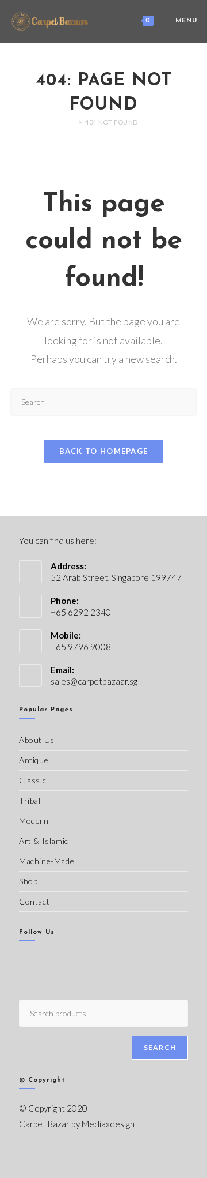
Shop (28, 881)
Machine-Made (46, 861)
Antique (33, 760)
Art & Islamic (43, 841)
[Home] (72, 122)
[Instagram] (106, 970)
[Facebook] (71, 970)
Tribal (30, 800)
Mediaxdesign (108, 1124)
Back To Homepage (103, 451)
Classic (32, 780)
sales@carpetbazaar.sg (94, 681)
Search (160, 1047)
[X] (36, 970)
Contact (34, 901)
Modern (34, 821)
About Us (37, 740)
